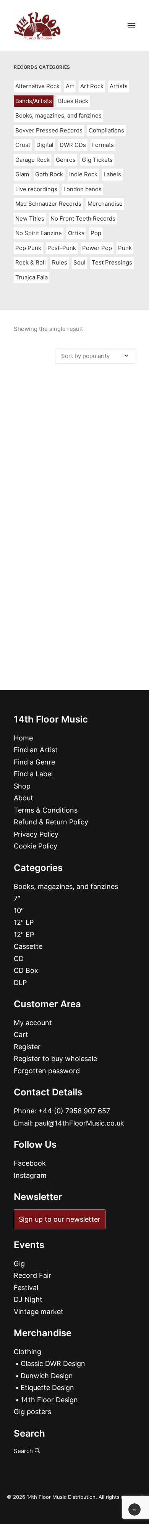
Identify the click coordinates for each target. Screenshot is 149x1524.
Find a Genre (34, 762)
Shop (22, 786)
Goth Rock (49, 174)
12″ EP (24, 935)
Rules (59, 262)
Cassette (28, 946)
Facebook (30, 1163)
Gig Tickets (97, 159)
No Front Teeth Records (82, 218)
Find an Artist (36, 750)
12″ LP (24, 922)
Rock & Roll (30, 262)
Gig (19, 1264)
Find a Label (33, 774)
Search (24, 1451)
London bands (82, 189)
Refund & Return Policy (51, 822)
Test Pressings (112, 262)
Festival (26, 1288)
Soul (79, 262)
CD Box (26, 970)
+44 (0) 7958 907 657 (74, 1111)
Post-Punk (61, 248)
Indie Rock (83, 174)
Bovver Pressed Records (49, 130)
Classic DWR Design (53, 1364)
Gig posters (32, 1412)
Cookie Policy (35, 846)
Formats (103, 144)
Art (70, 86)
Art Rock (92, 86)
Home (23, 738)
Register (27, 1047)
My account (33, 1023)
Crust (22, 144)
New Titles (29, 218)
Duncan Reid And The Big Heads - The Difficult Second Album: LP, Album (74, 527)
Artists (119, 86)
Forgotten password (47, 1071)
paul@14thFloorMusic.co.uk (79, 1123)
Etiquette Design (47, 1388)
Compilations (106, 130)
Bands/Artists (33, 101)
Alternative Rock (37, 86)
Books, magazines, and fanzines (58, 115)
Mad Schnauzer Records (48, 203)
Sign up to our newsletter (59, 1219)
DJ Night (28, 1299)
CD (19, 959)
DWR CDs (73, 144)
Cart (21, 1035)
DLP (20, 983)
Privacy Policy (36, 834)
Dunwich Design (47, 1376)
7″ (17, 898)
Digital (44, 144)
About (23, 798)
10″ (19, 910)
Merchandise (105, 203)
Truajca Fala (31, 277)
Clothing (27, 1352)
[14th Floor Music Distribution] (37, 25)
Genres (66, 159)
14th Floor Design (49, 1400)
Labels (112, 174)
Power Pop (97, 248)
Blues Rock (73, 101)
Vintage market (38, 1312)
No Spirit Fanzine (38, 233)
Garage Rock (32, 159)
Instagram (30, 1175)
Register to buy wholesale (55, 1059)
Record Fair (32, 1275)
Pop (96, 233)
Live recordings (36, 189)
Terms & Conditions (46, 810)
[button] (131, 25)
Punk (125, 248)
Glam (22, 174)
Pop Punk (28, 248)
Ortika (76, 233)
